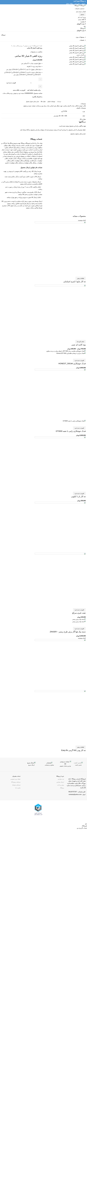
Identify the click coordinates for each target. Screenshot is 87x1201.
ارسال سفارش (60, 782)
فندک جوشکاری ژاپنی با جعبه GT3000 (71, 431)
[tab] (59, 101)
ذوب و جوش (27, 46)
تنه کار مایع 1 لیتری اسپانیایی (74, 281)
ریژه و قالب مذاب (17, 46)
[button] (79, 360)
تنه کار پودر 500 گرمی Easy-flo (73, 750)
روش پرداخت (60, 785)
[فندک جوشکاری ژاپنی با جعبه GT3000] (60, 394)
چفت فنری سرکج (79, 613)
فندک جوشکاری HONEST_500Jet (72, 363)
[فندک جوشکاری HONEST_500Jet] (66, 351)
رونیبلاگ (62, 788)
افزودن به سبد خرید (11, 82)
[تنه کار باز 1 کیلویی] (60, 462)
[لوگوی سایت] (83, 5)
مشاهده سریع (79, 274)
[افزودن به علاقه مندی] (74, 274)
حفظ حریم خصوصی (15, 779)
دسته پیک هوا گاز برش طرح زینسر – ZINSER (68, 632)
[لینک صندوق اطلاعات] (79, 766)
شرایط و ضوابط (16, 785)
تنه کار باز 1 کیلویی (78, 496)
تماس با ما (17, 788)
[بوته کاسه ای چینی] (60, 310)
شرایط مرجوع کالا (15, 782)
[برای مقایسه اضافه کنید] (83, 274)
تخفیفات (82, 40)
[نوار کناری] (85, 820)
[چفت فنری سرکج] (60, 527)
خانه (41, 46)
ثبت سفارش (61, 779)
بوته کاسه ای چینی (78, 345)
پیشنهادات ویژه (80, 37)
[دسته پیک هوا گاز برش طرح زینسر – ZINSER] (79, 619)
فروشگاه (35, 46)
